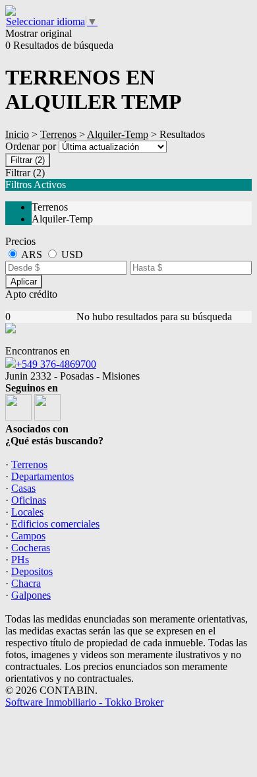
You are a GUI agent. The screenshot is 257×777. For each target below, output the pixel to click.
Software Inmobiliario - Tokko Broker (84, 702)
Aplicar (24, 282)
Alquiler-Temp (117, 134)
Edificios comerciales (55, 523)
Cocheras (30, 547)
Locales (27, 512)
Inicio (17, 134)
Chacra (26, 583)
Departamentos (42, 476)
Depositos (32, 571)
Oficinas (28, 500)
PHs (20, 559)
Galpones (31, 595)
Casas (23, 488)
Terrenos (58, 134)
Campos (28, 535)
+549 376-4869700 (56, 364)
